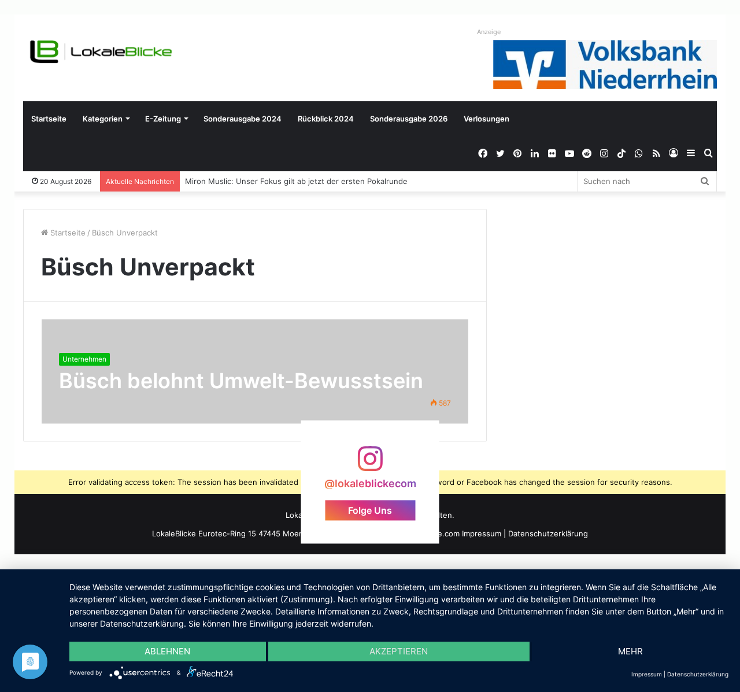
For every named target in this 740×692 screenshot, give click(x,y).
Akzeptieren (398, 651)
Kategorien (103, 118)
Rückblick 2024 (326, 118)
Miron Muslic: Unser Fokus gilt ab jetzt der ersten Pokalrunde (297, 181)
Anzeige (489, 32)
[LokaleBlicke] (101, 52)
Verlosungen (486, 118)
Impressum (481, 533)
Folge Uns (370, 510)
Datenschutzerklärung (548, 533)
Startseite (48, 118)
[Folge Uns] (370, 464)
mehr (630, 651)
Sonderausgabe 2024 (243, 118)
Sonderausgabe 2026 (408, 118)
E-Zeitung (163, 118)
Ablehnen (167, 651)
